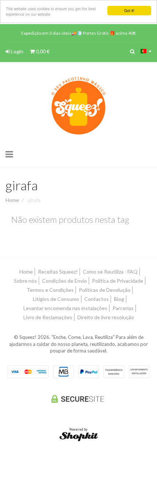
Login (16, 51)
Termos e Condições (50, 290)
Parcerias (123, 308)
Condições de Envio (64, 281)
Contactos (96, 299)
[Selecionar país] (146, 51)
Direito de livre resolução (105, 317)
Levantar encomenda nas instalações (65, 308)
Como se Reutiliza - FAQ (110, 271)
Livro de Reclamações (47, 317)
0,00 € (42, 51)
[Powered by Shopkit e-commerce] (79, 436)
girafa (21, 185)
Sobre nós (25, 281)
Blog (119, 299)
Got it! (129, 10)
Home (12, 200)
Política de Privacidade (117, 281)
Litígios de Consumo (56, 299)
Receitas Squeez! (58, 271)
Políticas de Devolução (104, 290)
